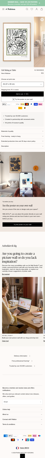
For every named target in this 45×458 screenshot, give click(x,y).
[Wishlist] (32, 9)
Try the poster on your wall (22, 224)
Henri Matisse (5, 73)
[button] (3, 9)
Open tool (5, 341)
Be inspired (6, 274)
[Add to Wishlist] (42, 19)
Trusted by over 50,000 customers (20, 366)
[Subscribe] (41, 402)
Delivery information (20, 356)
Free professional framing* (20, 361)
